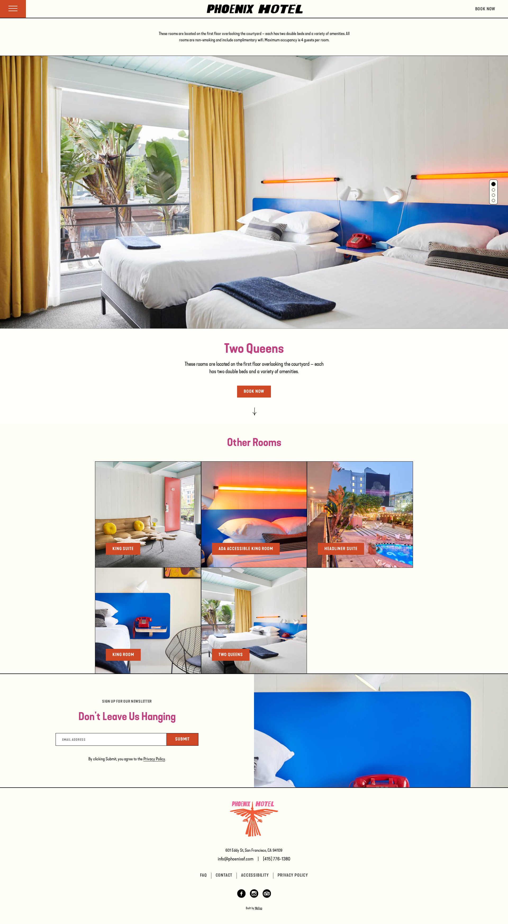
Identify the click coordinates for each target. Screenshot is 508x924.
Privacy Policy (154, 758)
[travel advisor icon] (266, 896)
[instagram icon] (254, 896)
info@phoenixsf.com (235, 858)
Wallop (258, 908)
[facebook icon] (241, 896)
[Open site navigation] (13, 9)
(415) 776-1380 (276, 858)
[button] (493, 184)
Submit (186, 739)
